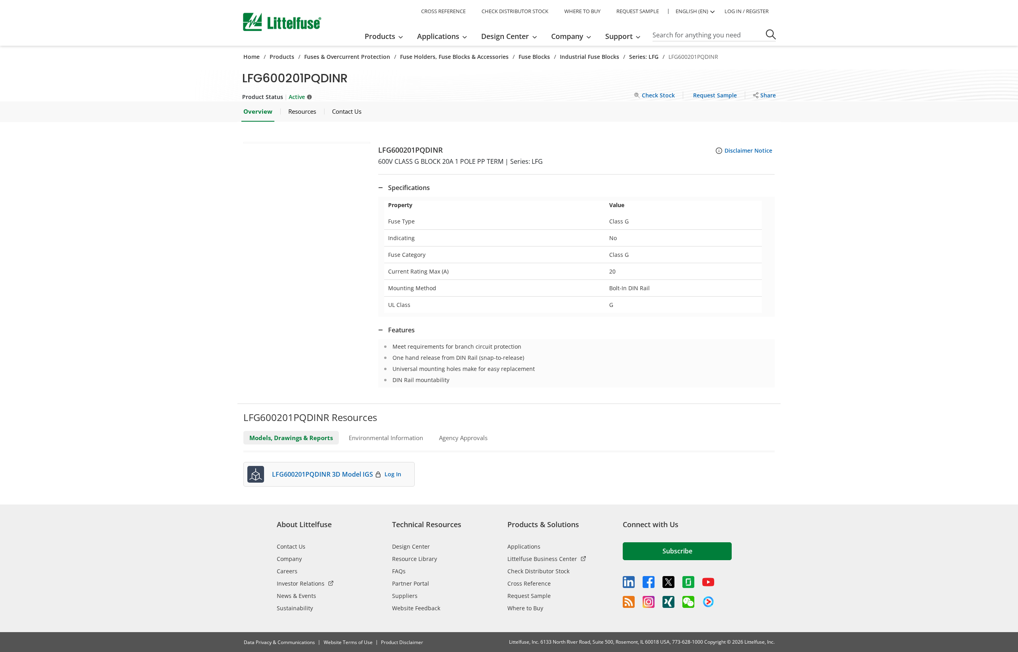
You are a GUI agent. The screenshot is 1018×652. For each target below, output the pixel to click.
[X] (668, 582)
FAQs (399, 571)
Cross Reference (529, 583)
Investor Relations (300, 583)
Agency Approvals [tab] (463, 438)
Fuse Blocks (534, 56)
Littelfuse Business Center (542, 559)
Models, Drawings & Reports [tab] (291, 438)
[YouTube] (708, 582)
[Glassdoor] (688, 582)
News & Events (296, 596)
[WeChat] (688, 602)
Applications (523, 546)
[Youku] (708, 602)
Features (401, 330)
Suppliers (405, 596)
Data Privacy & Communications (279, 642)
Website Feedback (416, 608)
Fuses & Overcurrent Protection (347, 56)
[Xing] (668, 602)
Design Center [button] (505, 36)
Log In (393, 474)
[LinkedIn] (629, 582)
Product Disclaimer (402, 642)
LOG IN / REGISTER (747, 11)
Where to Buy (525, 608)
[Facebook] (649, 582)
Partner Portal (410, 583)
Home (251, 56)
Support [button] (619, 36)
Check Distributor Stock (538, 571)
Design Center (411, 546)
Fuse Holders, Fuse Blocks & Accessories (454, 56)
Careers (287, 571)
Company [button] (567, 36)
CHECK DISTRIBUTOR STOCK (515, 11)
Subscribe (677, 551)
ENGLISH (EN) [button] (692, 11)
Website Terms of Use (348, 642)
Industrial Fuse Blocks (589, 56)
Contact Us (291, 546)
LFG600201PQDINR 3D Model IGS (322, 474)
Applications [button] (438, 36)
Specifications (409, 187)
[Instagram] (649, 602)
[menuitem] (386, 36)
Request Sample (529, 596)
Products (282, 56)
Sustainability (295, 608)
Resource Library (414, 559)
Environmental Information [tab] (386, 438)
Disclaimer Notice (748, 150)
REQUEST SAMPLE (637, 11)
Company (289, 559)
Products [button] (380, 36)
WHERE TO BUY (582, 11)
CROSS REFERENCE (443, 11)
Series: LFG (644, 56)
